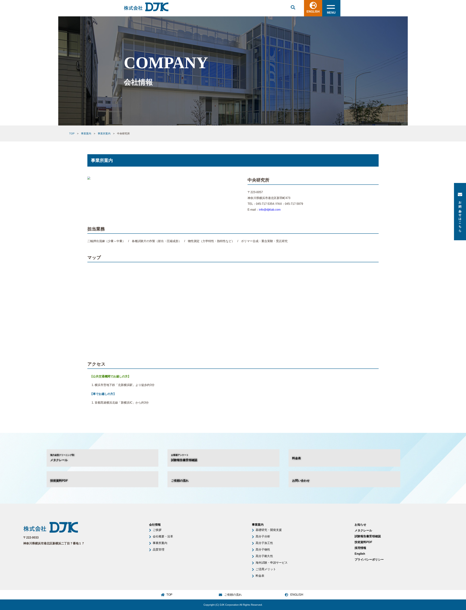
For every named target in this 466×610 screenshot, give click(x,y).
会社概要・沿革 (163, 536)
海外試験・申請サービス (272, 562)
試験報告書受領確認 (184, 458)
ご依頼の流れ (180, 480)
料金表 (296, 458)
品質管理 (158, 549)
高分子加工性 (264, 543)
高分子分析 (263, 536)
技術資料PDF (59, 480)
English (360, 553)
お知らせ (360, 524)
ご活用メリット (266, 569)
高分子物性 (263, 549)
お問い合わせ (301, 480)
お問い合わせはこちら (460, 215)
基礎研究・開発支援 (269, 529)
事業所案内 (104, 133)
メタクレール (62, 458)
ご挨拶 (157, 529)
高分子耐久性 (264, 556)
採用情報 (360, 547)
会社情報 (155, 524)
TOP (71, 133)
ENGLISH (313, 11)
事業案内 (86, 133)
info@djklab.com (270, 209)
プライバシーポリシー (369, 559)
